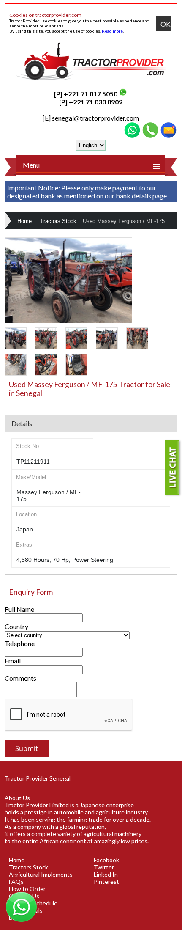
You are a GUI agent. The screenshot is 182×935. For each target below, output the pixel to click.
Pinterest (106, 881)
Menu (31, 165)
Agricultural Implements (41, 874)
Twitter (104, 867)
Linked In (106, 874)
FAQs (16, 881)
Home (24, 221)
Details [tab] (21, 423)
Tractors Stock (58, 221)
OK (165, 24)
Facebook (106, 860)
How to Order (27, 888)
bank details (133, 196)
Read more (112, 30)
